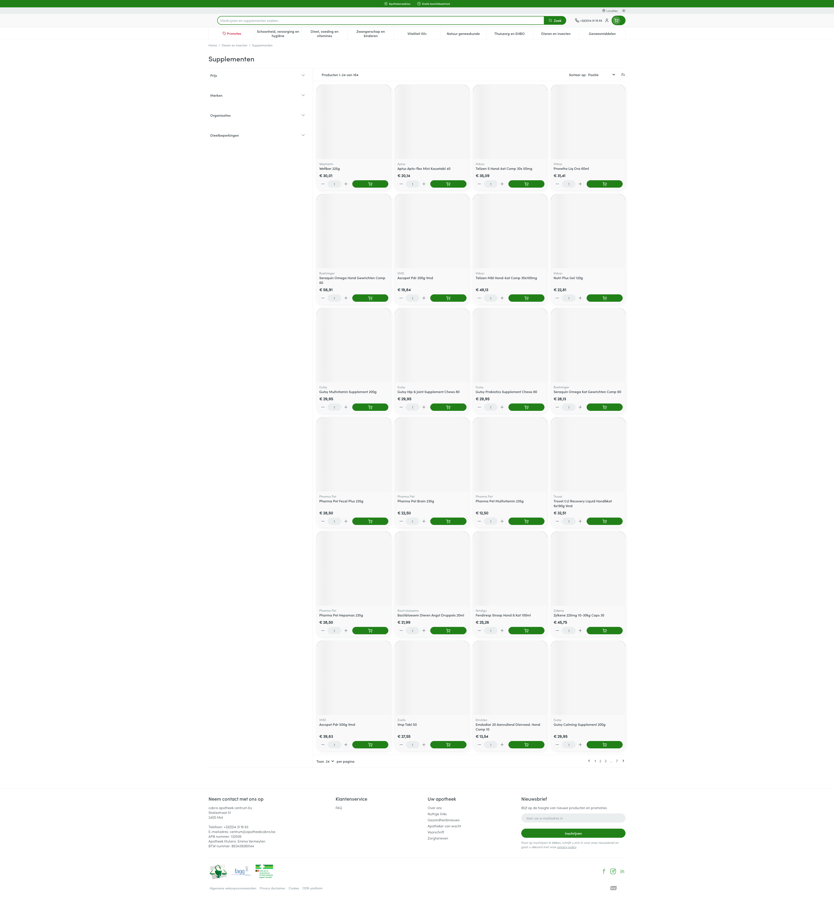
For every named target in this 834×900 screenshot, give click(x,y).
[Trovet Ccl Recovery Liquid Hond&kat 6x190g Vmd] (588, 454)
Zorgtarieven (438, 838)
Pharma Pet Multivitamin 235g (500, 500)
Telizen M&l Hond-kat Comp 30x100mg (506, 277)
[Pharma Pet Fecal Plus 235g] (354, 454)
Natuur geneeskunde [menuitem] (466, 34)
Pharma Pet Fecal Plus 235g (341, 500)
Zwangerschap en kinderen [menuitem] (375, 33)
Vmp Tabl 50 (407, 724)
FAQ (339, 807)
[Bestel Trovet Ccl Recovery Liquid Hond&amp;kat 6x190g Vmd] (605, 521)
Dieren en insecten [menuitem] (560, 34)
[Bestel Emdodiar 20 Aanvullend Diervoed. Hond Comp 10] (526, 744)
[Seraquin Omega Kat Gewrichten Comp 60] (588, 345)
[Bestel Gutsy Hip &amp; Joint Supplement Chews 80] (448, 407)
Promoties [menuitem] (234, 33)
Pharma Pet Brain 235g (415, 500)
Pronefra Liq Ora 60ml (571, 168)
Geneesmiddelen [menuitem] (607, 34)
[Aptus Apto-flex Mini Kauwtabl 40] (432, 122)
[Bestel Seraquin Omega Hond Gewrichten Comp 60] (370, 298)
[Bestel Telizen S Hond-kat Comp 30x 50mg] (526, 184)
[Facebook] (604, 871)
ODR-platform (313, 888)
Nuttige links (437, 813)
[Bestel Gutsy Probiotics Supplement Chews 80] (526, 407)
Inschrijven (573, 833)
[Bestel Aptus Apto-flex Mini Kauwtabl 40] (448, 184)
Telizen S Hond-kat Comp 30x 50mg (504, 168)
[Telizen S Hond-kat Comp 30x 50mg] (510, 122)
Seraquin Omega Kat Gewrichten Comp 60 (587, 391)
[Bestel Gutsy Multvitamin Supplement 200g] (370, 407)
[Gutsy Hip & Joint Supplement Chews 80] (432, 345)
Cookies (294, 888)
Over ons (435, 807)
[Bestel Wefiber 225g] (370, 184)
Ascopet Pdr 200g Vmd (415, 277)
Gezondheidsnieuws (444, 819)
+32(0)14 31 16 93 (236, 826)
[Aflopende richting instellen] (623, 74)
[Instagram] (613, 871)
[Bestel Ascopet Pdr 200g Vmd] (448, 298)
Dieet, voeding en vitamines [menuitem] (329, 33)
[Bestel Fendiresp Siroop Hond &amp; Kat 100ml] (526, 630)
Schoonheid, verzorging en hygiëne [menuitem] (279, 33)
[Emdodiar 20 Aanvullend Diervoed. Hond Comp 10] (510, 678)
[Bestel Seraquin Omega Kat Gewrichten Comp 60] (605, 407)
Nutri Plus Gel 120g (568, 277)
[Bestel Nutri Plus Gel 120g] (605, 298)
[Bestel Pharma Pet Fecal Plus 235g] (370, 521)
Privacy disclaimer (272, 888)
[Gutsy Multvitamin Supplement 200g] (354, 345)
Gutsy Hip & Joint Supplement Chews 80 (428, 391)
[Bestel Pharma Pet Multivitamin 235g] (526, 521)
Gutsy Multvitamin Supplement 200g (348, 391)
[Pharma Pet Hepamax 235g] (354, 568)
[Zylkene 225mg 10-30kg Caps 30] (588, 568)
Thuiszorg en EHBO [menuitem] (513, 34)
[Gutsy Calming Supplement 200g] (588, 678)
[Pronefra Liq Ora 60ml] (588, 122)
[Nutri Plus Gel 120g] (588, 231)
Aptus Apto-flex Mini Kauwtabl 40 (423, 168)
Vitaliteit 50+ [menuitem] (423, 34)
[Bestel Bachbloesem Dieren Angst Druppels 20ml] (448, 630)
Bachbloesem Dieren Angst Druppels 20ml (430, 615)
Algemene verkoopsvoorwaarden (233, 888)
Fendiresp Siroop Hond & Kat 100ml (503, 615)
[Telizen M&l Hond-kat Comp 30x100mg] (510, 231)
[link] (590, 761)
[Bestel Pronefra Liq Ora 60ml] (605, 184)
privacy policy (566, 847)
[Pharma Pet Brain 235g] (432, 454)
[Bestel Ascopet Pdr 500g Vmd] (370, 744)
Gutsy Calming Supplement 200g (580, 724)
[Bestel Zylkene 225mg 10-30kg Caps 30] (605, 630)
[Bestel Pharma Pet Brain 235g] (448, 521)
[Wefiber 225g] (354, 122)
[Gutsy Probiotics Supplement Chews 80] (510, 345)
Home (212, 45)
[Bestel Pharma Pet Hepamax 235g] (370, 630)
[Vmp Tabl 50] (432, 678)
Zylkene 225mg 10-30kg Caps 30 (579, 615)
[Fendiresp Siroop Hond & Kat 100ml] (510, 568)
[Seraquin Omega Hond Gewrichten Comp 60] (354, 231)
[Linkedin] (622, 871)
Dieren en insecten (234, 45)
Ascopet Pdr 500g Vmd (337, 724)
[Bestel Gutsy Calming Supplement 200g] (605, 744)
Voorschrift (436, 832)
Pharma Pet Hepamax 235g (341, 615)
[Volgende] (622, 761)
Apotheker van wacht (444, 825)
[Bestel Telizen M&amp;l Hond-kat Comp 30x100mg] (526, 298)
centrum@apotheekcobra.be (252, 831)
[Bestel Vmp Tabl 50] (448, 744)
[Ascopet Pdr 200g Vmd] (432, 231)
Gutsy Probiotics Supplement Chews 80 (506, 391)
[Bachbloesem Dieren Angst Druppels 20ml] (432, 568)
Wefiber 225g (329, 168)
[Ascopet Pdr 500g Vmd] (354, 678)
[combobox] (380, 20)
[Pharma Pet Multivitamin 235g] (510, 454)
